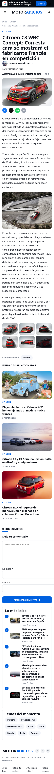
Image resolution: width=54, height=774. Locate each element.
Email (6, 582)
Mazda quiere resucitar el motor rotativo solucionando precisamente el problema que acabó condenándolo (34, 672)
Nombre (7, 568)
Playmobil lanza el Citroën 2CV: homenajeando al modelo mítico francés (23, 410)
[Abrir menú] (4, 12)
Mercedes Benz (14, 726)
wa (17, 110)
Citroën (13, 21)
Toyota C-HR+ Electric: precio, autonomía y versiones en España (34, 618)
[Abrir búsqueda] (49, 12)
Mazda (10, 733)
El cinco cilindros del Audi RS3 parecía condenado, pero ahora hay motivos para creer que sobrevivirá (35, 693)
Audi (41, 726)
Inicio (4, 21)
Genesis (34, 733)
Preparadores (28, 719)
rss (48, 751)
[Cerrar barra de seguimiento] (49, 4)
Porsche (11, 719)
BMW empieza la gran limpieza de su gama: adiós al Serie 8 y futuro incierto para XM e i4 (35, 633)
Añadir (41, 4)
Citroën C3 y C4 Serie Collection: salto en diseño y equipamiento (27, 460)
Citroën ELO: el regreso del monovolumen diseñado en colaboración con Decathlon (20, 511)
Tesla (22, 733)
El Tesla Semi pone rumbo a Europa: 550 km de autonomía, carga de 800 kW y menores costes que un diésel (35, 652)
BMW (30, 726)
